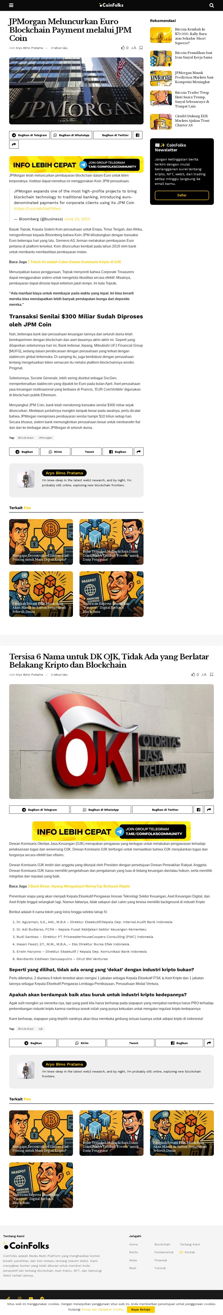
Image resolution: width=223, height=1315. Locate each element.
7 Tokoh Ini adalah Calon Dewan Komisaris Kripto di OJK (74, 262)
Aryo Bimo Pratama (29, 48)
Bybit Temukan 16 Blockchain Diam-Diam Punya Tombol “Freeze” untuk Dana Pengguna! (111, 555)
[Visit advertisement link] (76, 164)
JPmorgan (45, 437)
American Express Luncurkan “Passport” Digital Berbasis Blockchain (106, 607)
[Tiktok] (8, 1298)
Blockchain (26, 437)
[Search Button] (211, 5)
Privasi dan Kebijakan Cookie (102, 1309)
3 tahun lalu (59, 48)
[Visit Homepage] (111, 5)
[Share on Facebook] (137, 135)
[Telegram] (42, 1298)
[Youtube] (31, 1298)
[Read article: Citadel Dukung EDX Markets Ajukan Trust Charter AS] (161, 122)
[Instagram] (19, 1298)
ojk (41, 1028)
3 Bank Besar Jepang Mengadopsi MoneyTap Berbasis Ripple (79, 886)
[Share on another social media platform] (14, 144)
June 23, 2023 (77, 219)
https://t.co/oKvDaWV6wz (37, 208)
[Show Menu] (11, 5)
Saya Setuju (140, 1309)
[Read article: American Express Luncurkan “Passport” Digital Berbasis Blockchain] (111, 594)
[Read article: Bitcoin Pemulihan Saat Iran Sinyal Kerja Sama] (161, 58)
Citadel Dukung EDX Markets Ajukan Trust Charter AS (192, 120)
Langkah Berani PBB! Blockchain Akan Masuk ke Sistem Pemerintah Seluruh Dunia (39, 607)
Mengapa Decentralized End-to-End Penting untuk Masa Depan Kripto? (40, 557)
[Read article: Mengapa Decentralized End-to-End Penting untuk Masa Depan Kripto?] (41, 542)
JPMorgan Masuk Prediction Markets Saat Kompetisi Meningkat (194, 77)
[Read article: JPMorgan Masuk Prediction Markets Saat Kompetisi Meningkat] (161, 78)
